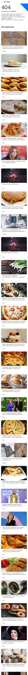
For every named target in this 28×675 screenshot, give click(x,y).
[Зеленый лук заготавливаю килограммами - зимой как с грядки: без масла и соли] (14, 270)
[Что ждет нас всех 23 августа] (14, 248)
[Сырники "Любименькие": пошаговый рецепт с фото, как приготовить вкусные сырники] (14, 133)
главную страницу (18, 19)
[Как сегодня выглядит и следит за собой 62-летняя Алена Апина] (14, 156)
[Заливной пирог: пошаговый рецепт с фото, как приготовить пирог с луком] (14, 202)
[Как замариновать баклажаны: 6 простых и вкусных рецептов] (14, 591)
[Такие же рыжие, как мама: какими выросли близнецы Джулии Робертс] (14, 408)
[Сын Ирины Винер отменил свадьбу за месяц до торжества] (14, 636)
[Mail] (5, 2)
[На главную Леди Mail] (8, 2)
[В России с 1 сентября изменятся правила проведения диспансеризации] (14, 225)
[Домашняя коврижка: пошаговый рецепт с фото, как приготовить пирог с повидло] (14, 476)
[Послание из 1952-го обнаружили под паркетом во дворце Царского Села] (14, 42)
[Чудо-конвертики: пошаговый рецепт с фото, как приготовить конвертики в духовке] (14, 87)
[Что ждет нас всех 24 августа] (14, 179)
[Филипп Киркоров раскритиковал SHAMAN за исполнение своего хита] (14, 499)
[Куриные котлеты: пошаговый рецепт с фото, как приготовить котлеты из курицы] (14, 568)
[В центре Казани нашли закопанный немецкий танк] (14, 453)
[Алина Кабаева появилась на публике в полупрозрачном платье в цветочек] (14, 522)
